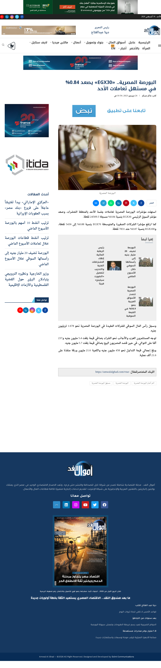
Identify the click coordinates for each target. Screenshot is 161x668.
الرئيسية (144, 49)
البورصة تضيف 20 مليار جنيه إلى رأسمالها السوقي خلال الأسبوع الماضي (130, 269)
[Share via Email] (96, 210)
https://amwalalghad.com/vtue (112, 379)
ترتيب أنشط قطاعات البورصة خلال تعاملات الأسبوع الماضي (27, 248)
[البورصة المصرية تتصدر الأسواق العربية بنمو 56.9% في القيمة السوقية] (146, 308)
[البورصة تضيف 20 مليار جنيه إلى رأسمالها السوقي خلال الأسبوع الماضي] (146, 269)
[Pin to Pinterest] (126, 210)
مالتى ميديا (60, 49)
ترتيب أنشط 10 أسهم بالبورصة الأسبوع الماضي (27, 233)
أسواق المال (117, 49)
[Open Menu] (159, 52)
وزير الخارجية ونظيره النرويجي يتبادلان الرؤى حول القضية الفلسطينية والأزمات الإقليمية (27, 286)
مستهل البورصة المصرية (101, 390)
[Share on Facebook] (141, 210)
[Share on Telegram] (103, 210)
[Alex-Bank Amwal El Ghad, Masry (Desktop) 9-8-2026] (80, 3)
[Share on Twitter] (133, 210)
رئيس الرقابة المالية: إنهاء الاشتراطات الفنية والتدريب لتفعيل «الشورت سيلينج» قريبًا (98, 273)
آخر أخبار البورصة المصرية (144, 390)
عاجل (132, 49)
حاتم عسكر (147, 103)
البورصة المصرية (122, 390)
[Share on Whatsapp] (111, 210)
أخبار (123, 55)
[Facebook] (22, 17)
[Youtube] (2, 17)
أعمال (77, 49)
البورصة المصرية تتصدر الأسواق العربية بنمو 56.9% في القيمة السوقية (130, 308)
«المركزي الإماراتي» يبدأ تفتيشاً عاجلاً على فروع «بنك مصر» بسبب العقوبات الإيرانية (27, 215)
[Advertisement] (80, 429)
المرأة (146, 55)
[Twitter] (17, 17)
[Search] (3, 53)
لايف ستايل (39, 49)
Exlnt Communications (122, 664)
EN (113, 55)
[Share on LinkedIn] (118, 210)
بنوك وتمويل (94, 49)
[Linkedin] (7, 17)
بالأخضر (134, 55)
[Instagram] (12, 17)
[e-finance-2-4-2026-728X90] (80, 66)
